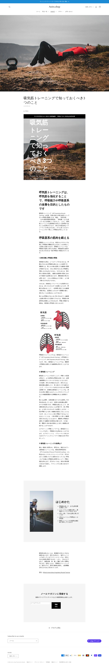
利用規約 (48, 662)
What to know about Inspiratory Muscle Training (56, 572)
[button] (9, 7)
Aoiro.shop (13, 662)
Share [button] (26, 111)
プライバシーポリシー (39, 662)
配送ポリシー (55, 662)
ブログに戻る (56, 628)
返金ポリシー (30, 662)
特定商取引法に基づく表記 (65, 662)
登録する (56, 605)
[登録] (36, 641)
